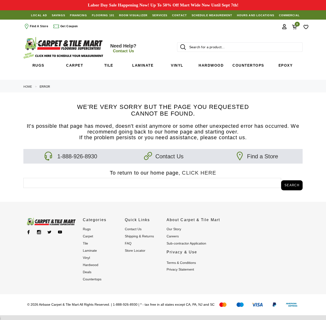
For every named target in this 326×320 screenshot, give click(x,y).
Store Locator (135, 250)
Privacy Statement (180, 269)
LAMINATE (90, 250)
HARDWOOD (90, 265)
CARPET (88, 236)
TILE (85, 243)
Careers (173, 236)
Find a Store (262, 156)
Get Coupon (68, 26)
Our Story (174, 229)
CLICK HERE (199, 173)
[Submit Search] (183, 47)
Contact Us (169, 156)
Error (45, 86)
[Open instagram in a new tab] (39, 232)
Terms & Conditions (181, 263)
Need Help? (123, 48)
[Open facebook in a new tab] (29, 232)
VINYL (86, 258)
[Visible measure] (64, 55)
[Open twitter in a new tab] (50, 232)
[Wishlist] (306, 26)
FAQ (128, 243)
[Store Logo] (64, 43)
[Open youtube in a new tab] (60, 232)
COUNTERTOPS (92, 279)
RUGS (87, 229)
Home (27, 86)
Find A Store (39, 26)
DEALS (87, 272)
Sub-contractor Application (186, 243)
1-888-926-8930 (77, 156)
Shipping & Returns (139, 236)
